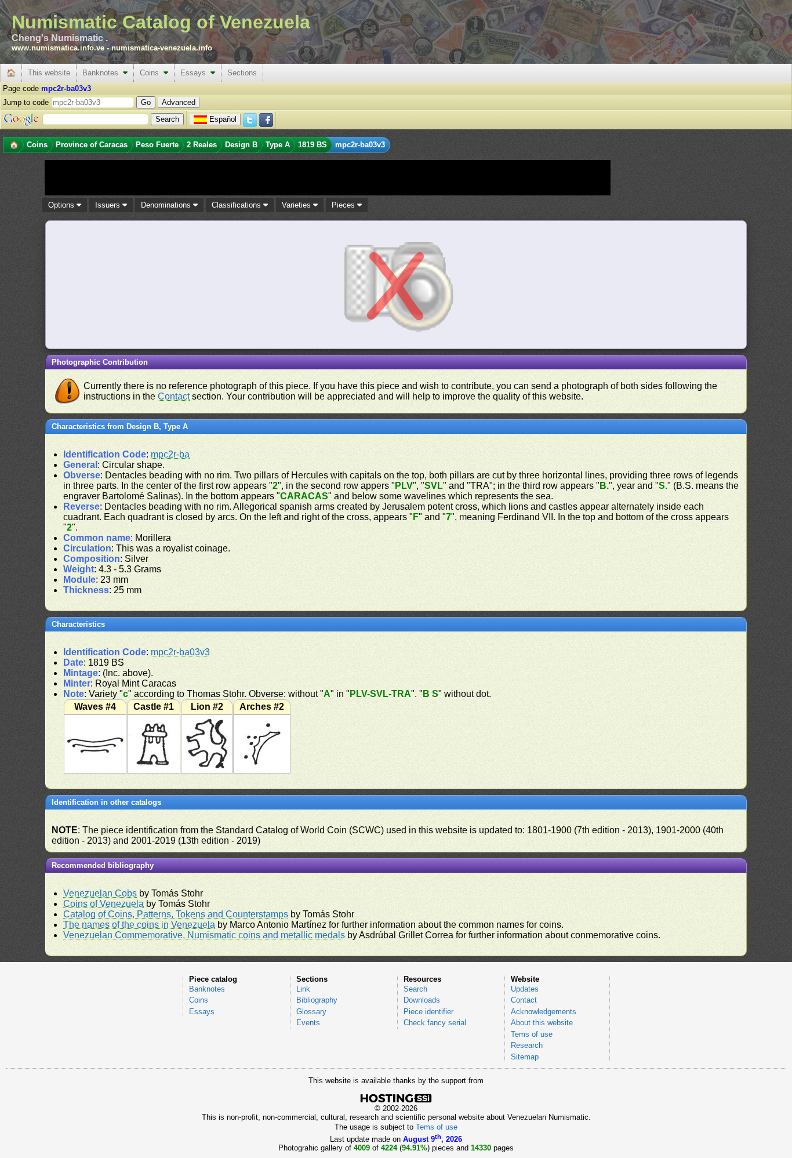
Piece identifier (428, 1011)
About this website (542, 1022)
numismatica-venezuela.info (161, 47)
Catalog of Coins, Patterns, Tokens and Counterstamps (175, 914)
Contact (174, 396)
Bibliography (316, 1000)
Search (415, 989)
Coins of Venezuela (103, 904)
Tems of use (532, 1034)
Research (527, 1045)
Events (308, 1022)
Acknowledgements (543, 1011)
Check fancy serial (435, 1022)
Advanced (178, 102)
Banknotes (102, 72)
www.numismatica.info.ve (58, 47)
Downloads (422, 1000)
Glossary (311, 1011)
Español (223, 119)
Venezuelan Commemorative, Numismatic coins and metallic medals (204, 935)
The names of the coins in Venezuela (139, 925)
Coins (152, 72)
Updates (525, 989)
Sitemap (525, 1056)
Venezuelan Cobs (100, 893)
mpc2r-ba (170, 454)
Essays (195, 72)
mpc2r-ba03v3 (180, 652)
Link (303, 989)
